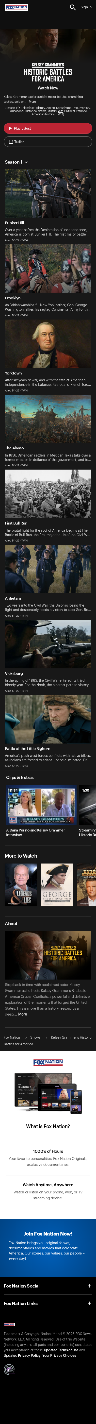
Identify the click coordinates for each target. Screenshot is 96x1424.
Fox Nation (12, 1037)
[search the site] (73, 7)
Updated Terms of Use (61, 1350)
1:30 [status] (85, 790)
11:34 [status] (14, 790)
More (32, 101)
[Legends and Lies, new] (21, 905)
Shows (35, 1037)
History (40, 107)
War (60, 111)
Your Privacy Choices (59, 1355)
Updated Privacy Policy (22, 1355)
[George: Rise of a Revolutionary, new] (57, 905)
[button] (73, 7)
